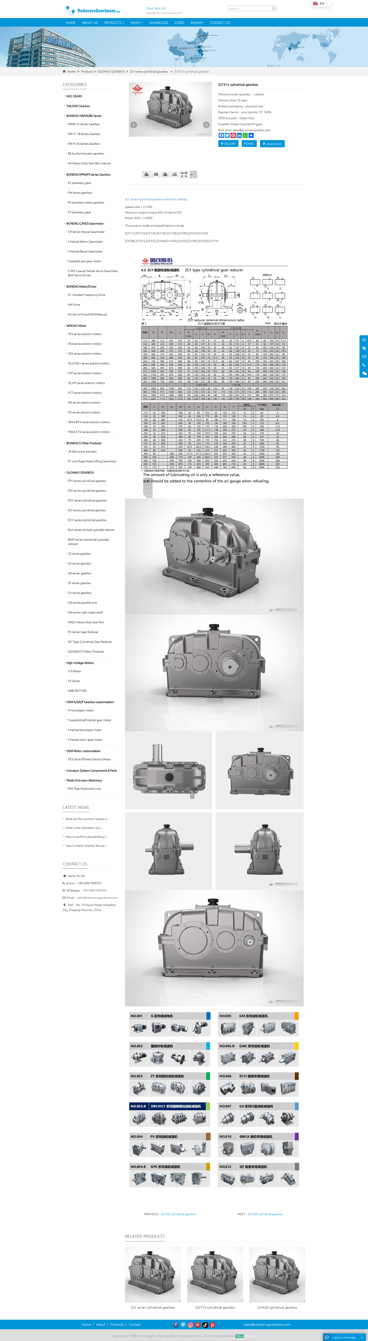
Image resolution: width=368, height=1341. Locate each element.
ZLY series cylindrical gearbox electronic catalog (156, 199)
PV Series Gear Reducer (83, 632)
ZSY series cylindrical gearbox (87, 490)
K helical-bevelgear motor (85, 730)
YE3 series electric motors (85, 334)
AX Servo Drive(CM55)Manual (87, 314)
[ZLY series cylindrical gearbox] (153, 1274)
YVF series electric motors (85, 373)
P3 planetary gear (79, 212)
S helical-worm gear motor (85, 739)
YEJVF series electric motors (86, 383)
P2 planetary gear (79, 183)
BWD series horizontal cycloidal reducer (88, 541)
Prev (133, 125)
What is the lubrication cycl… (84, 827)
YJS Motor (74, 671)
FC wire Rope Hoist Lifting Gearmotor (92, 461)
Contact (135, 1324)
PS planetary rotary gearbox (86, 202)
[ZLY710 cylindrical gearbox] (215, 1274)
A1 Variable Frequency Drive (86, 294)
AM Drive (74, 304)
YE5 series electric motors (85, 353)
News (136, 22)
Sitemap (250, 1336)
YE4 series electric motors (85, 343)
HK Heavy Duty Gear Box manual (89, 163)
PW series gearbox (80, 192)
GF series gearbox (79, 583)
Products (113, 22)
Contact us (220, 22)
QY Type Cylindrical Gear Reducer (90, 641)
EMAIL (249, 143)
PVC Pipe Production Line (84, 788)
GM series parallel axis (82, 602)
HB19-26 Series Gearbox (84, 143)
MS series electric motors (84, 402)
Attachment (274, 144)
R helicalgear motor (81, 710)
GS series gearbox (79, 553)
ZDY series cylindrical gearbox (87, 500)
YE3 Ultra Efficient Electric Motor (89, 759)
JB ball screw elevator (82, 451)
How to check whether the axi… (87, 845)
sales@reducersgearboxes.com (97, 897)
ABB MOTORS (77, 690)
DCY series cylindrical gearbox (87, 520)
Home (71, 22)
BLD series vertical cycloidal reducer (91, 529)
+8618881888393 (94, 890)
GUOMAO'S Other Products (86, 651)
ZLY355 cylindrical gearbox (178, 1214)
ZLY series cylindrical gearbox (149, 71)
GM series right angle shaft (85, 612)
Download (158, 22)
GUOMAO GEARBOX (111, 71)
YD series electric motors (84, 412)
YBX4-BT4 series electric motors (89, 422)
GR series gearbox (80, 573)
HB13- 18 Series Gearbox (84, 134)
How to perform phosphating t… (87, 836)
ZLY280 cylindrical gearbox (265, 1214)
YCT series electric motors (85, 392)
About (100, 1324)
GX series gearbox (80, 592)
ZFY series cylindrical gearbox (87, 481)
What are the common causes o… (87, 819)
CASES (179, 22)
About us (90, 22)
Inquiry (197, 22)
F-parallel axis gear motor (84, 261)
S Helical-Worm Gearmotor (85, 241)
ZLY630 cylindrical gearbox (277, 1307)
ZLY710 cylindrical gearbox (215, 1307)
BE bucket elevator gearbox (86, 153)
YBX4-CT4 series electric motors (89, 432)
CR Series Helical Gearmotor (86, 231)
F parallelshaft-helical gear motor (89, 720)
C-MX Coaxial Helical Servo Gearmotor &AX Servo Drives (93, 273)
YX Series (74, 681)
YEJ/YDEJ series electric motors (88, 363)
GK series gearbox (79, 563)
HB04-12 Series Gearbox (84, 124)
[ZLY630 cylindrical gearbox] (277, 1274)
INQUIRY (230, 143)
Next (206, 125)
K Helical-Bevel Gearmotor (85, 251)
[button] (123, 22)
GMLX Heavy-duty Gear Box (86, 622)
